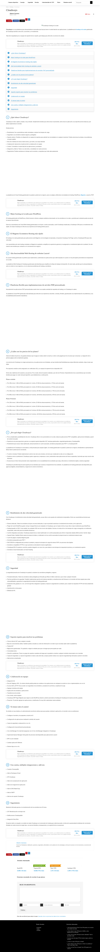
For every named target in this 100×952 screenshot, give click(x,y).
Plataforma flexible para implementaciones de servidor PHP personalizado (32, 70)
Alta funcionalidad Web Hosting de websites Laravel (26, 66)
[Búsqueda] (91, 2)
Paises (58, 2)
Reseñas (37, 2)
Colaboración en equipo (18, 96)
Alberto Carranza (14, 13)
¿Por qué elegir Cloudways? (19, 79)
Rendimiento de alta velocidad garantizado (23, 83)
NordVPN (19, 868)
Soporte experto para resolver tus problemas (24, 92)
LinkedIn (38, 930)
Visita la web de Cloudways (87, 43)
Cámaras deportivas (13, 2)
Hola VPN (53, 868)
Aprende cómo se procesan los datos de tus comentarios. (52, 916)
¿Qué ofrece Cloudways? (18, 53)
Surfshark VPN (71, 868)
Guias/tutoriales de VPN (48, 2)
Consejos (22, 2)
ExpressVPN (37, 868)
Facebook (38, 927)
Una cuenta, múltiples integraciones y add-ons (24, 105)
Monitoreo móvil (67, 2)
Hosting (11, 7)
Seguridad (30, 2)
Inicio (7, 7)
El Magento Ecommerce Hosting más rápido (24, 62)
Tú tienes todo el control (18, 100)
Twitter (38, 929)
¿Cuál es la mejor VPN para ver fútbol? (75, 941)
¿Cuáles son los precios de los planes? (22, 74)
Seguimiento (14, 109)
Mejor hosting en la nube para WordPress (23, 57)
